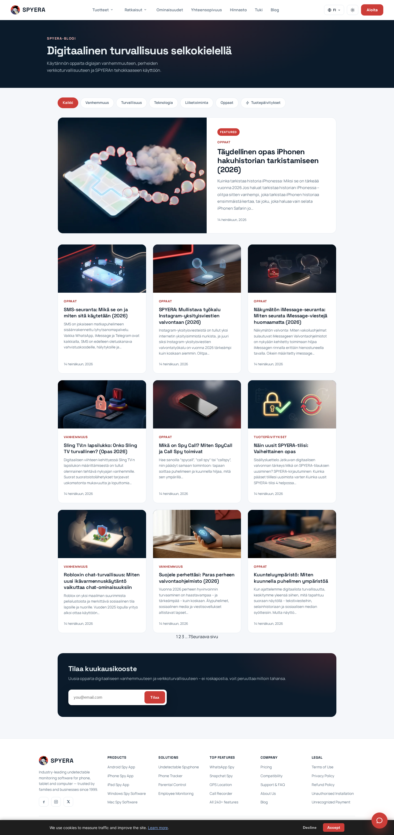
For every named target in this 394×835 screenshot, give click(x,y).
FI (334, 9)
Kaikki (68, 102)
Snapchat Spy (221, 775)
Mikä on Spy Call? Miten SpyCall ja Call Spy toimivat (195, 448)
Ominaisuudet (170, 9)
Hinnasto (238, 9)
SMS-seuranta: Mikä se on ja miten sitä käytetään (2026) (96, 312)
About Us (268, 793)
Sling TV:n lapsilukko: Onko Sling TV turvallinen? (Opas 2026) (100, 448)
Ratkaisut (133, 9)
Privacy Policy (323, 775)
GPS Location (221, 784)
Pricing (266, 767)
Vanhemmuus (97, 102)
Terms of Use (322, 767)
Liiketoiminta (196, 102)
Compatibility (272, 775)
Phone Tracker (170, 775)
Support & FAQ (273, 784)
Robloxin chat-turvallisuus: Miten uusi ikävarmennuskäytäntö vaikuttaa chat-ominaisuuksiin (101, 580)
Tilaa (154, 697)
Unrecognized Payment (331, 802)
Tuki (259, 9)
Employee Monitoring (176, 793)
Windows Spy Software (126, 793)
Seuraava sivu (204, 637)
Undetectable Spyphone (178, 767)
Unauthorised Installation (333, 793)
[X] (68, 802)
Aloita (372, 9)
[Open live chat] (379, 821)
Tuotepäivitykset (266, 102)
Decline (310, 827)
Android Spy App (121, 767)
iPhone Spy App (120, 775)
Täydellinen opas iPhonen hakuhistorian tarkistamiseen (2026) (267, 160)
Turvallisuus (131, 102)
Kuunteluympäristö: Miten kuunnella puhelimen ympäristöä (291, 577)
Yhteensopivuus (206, 9)
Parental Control (172, 784)
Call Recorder (221, 793)
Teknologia (163, 102)
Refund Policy (323, 784)
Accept (333, 827)
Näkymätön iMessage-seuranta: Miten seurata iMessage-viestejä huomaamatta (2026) (290, 315)
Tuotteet (100, 9)
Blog (275, 9)
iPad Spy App (118, 784)
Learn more (158, 827)
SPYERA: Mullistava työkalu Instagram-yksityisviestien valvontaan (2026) (190, 315)
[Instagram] (56, 802)
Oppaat (227, 102)
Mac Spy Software (122, 802)
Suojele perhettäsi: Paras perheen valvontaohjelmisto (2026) (197, 577)
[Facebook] (44, 802)
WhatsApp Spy (222, 767)
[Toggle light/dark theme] (352, 10)
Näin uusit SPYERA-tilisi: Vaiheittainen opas (281, 448)
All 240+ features (224, 802)
